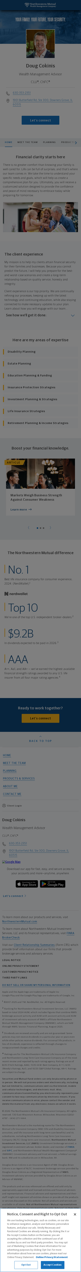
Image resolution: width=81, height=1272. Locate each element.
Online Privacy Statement (52, 1257)
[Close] (75, 1214)
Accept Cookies (53, 1265)
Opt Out (26, 1265)
